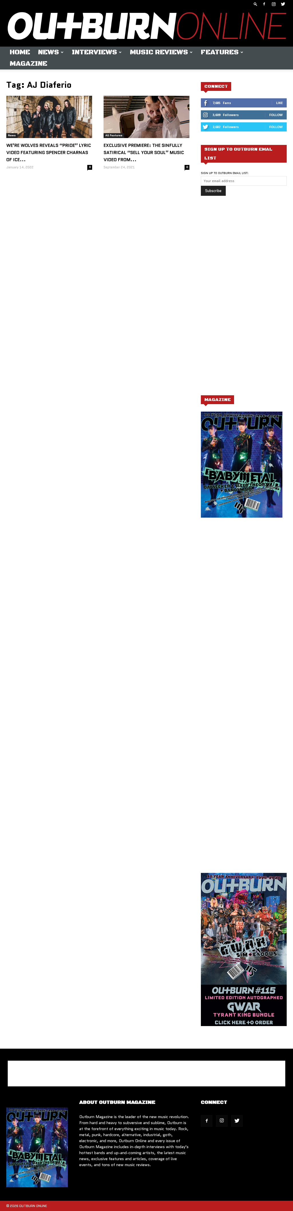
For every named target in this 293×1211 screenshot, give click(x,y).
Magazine (28, 63)
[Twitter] (283, 4)
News (48, 52)
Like (279, 103)
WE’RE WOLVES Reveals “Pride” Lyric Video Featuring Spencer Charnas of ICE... (48, 152)
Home (20, 52)
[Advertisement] (244, 298)
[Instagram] (273, 4)
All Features (113, 135)
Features (220, 52)
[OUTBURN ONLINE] (146, 27)
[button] (255, 4)
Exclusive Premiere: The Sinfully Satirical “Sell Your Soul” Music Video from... (144, 152)
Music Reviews (159, 52)
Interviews (94, 52)
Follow (276, 115)
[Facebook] (264, 4)
